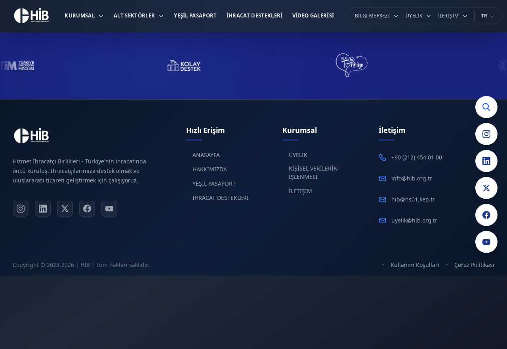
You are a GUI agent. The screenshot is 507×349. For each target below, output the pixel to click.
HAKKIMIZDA (210, 169)
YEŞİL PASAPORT (214, 183)
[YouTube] (486, 242)
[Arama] (486, 107)
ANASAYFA (206, 155)
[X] (65, 209)
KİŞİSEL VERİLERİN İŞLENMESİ (313, 172)
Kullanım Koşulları (415, 264)
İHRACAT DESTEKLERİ (221, 197)
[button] (84, 16)
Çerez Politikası (474, 264)
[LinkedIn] (486, 161)
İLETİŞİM (300, 191)
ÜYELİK (298, 155)
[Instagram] (486, 134)
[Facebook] (486, 215)
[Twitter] (486, 188)
